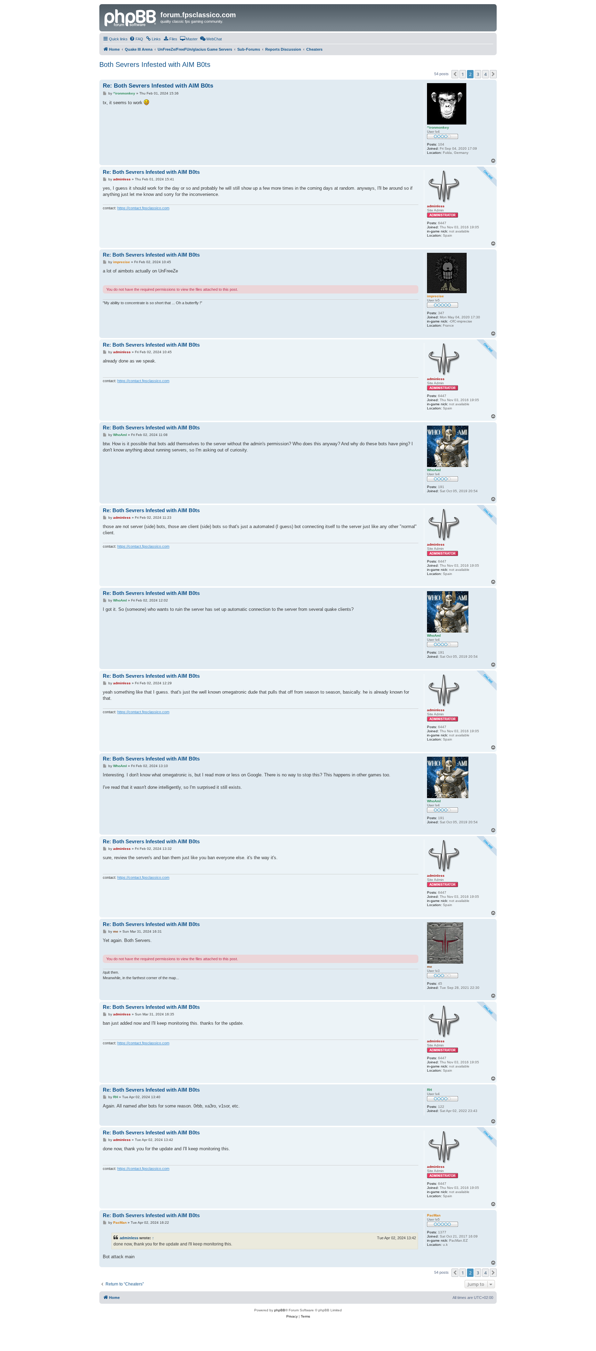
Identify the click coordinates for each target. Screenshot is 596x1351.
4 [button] (485, 74)
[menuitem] (136, 39)
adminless (129, 1238)
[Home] (130, 17)
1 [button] (462, 74)
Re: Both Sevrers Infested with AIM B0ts (158, 85)
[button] (454, 74)
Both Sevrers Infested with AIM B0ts (154, 64)
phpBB (279, 1310)
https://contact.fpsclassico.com (143, 208)
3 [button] (478, 74)
